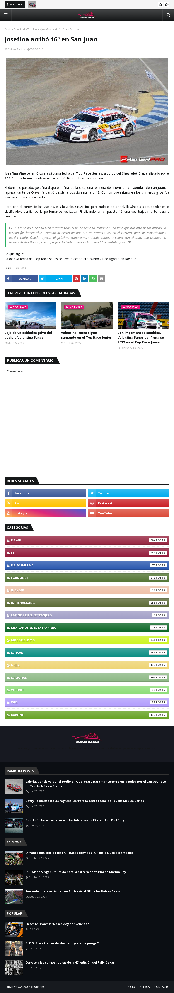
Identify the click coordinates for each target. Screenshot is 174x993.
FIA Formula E (83, 565)
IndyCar (83, 590)
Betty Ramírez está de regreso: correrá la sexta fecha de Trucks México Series (84, 801)
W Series (83, 690)
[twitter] (128, 493)
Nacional (83, 677)
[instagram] (45, 513)
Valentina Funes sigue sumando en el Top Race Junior (86, 335)
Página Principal (15, 29)
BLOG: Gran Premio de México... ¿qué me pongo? (62, 943)
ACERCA (145, 987)
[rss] (45, 503)
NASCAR (83, 652)
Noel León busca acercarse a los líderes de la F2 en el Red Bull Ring (75, 820)
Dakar (83, 540)
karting (83, 715)
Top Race (33, 29)
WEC (83, 702)
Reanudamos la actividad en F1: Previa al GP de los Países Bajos (72, 891)
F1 (83, 553)
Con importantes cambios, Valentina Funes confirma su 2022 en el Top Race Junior (141, 337)
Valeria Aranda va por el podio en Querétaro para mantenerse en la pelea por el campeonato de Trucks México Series (95, 783)
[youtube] (128, 513)
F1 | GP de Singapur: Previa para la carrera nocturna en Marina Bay (75, 872)
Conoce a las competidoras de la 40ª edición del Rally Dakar (69, 962)
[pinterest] (128, 503)
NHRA (83, 665)
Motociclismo (83, 640)
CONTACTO (161, 987)
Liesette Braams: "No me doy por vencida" (57, 924)
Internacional (83, 603)
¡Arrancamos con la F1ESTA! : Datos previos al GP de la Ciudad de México (79, 853)
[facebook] (45, 493)
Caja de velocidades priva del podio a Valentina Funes (28, 335)
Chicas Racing (16, 49)
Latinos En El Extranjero (83, 615)
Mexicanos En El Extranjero (83, 627)
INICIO (131, 987)
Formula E (83, 578)
